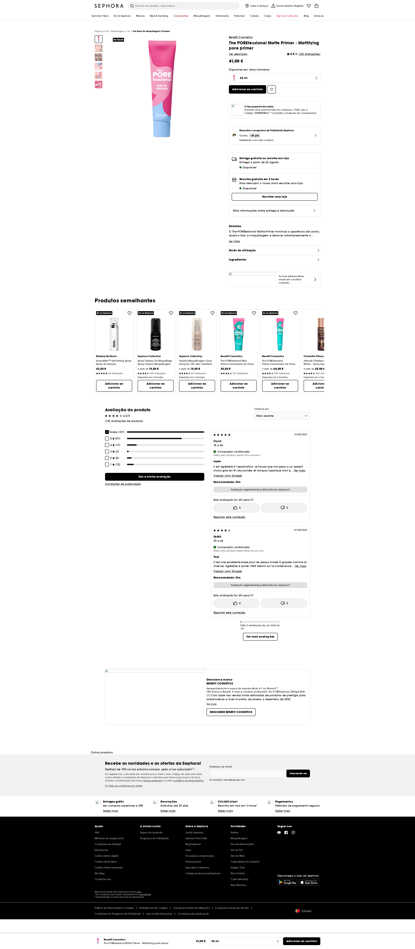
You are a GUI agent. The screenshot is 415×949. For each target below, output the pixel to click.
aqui (139, 892)
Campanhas (145, 894)
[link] (154, 477)
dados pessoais (152, 780)
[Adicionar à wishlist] (129, 313)
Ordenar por (261, 409)
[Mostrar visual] (98, 39)
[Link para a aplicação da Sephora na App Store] (309, 882)
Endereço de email (220, 766)
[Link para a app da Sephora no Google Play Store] (287, 882)
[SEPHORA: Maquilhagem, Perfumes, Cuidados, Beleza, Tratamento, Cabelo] (109, 6)
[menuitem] (256, 6)
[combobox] (282, 416)
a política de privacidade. (188, 780)
